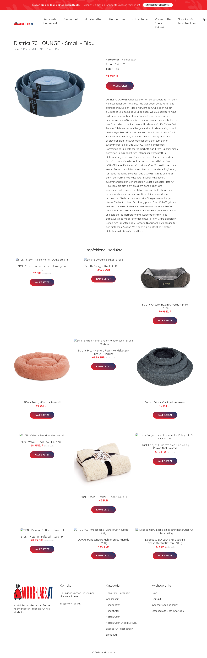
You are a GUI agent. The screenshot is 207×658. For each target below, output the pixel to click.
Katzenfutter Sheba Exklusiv (163, 23)
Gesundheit (71, 19)
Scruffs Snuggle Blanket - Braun (103, 266)
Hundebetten (94, 19)
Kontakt (156, 598)
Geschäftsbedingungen (165, 604)
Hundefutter (117, 19)
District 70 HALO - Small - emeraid (165, 402)
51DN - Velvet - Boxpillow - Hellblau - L (42, 442)
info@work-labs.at (70, 603)
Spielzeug (111, 634)
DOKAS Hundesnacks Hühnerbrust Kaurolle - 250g (103, 541)
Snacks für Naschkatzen (187, 21)
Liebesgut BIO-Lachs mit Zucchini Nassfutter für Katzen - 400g (165, 541)
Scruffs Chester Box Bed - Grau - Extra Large (165, 306)
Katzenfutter (140, 19)
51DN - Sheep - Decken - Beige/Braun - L (103, 497)
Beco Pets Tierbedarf (50, 21)
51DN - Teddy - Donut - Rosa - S (42, 402)
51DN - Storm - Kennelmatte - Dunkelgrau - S (42, 268)
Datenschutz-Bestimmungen (168, 610)
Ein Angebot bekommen (158, 5)
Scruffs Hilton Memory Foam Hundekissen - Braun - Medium (103, 352)
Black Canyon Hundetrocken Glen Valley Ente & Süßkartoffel (165, 446)
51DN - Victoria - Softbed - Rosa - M (42, 536)
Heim (16, 49)
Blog (154, 592)
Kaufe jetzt (120, 85)
